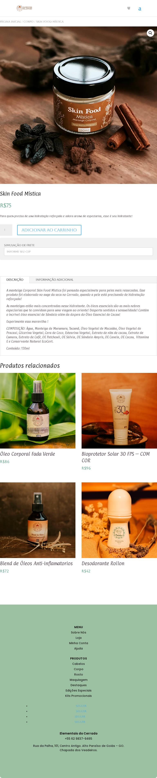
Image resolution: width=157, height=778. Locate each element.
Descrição (14, 279)
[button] (150, 33)
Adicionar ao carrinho (49, 230)
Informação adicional (54, 279)
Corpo (29, 21)
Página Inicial (10, 21)
